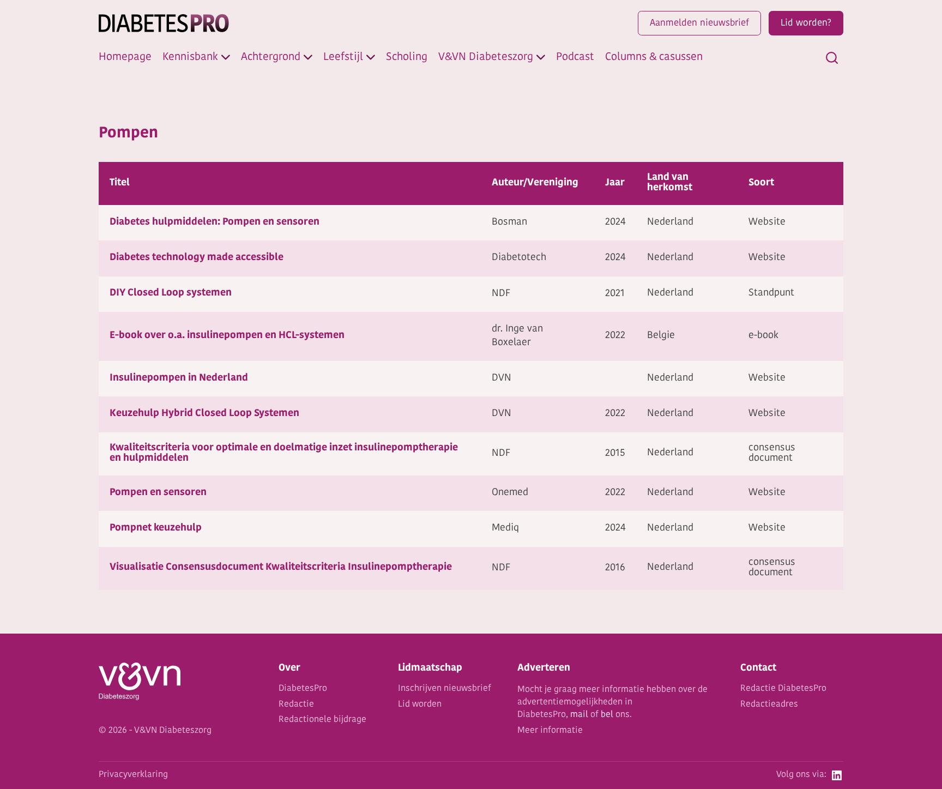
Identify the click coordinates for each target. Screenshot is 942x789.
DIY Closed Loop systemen (171, 293)
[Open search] (831, 57)
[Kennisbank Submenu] (225, 57)
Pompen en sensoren (158, 493)
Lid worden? (806, 23)
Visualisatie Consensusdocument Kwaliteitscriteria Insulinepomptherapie (281, 568)
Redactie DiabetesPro (783, 688)
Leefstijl (343, 57)
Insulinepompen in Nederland (179, 378)
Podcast (575, 57)
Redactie (296, 704)
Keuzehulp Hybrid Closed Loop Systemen (204, 414)
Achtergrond (270, 57)
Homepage (125, 57)
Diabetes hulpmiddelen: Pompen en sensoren (214, 222)
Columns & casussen (654, 57)
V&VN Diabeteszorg (485, 57)
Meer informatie (550, 730)
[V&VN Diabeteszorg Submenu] (540, 57)
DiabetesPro (303, 688)
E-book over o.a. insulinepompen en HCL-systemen (227, 336)
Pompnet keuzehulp (156, 528)
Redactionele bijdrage (322, 719)
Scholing (406, 57)
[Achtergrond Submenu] (308, 57)
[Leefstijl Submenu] (370, 57)
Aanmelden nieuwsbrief (699, 23)
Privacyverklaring (133, 774)
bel (607, 714)
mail (579, 714)
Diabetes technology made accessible (196, 258)
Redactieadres (769, 704)
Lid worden (420, 704)
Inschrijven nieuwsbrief (444, 688)
